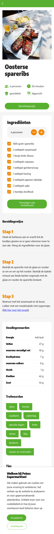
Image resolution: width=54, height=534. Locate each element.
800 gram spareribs (23, 143)
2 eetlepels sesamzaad (24, 149)
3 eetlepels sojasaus (23, 161)
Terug (2, 3)
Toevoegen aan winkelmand (27, 204)
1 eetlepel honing (22, 173)
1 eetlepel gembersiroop (25, 167)
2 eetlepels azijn (21, 185)
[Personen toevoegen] (41, 132)
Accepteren (16, 517)
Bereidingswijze (27, 106)
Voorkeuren (17, 526)
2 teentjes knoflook (23, 191)
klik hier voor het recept (15, 310)
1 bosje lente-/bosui (23, 155)
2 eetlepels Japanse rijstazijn (27, 179)
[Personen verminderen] (34, 132)
